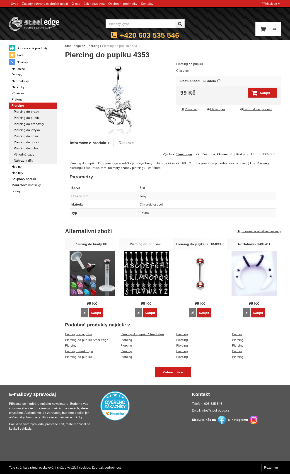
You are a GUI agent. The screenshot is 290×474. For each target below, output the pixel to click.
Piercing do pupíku (78, 334)
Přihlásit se (269, 3)
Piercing (71, 345)
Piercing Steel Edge (79, 351)
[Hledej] (180, 23)
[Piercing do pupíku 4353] (118, 98)
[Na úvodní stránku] (34, 24)
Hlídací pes (217, 109)
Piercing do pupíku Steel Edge (86, 340)
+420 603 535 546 (149, 35)
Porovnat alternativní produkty (261, 231)
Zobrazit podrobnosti (106, 467)
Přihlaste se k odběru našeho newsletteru (38, 403)
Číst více (182, 70)
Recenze (126, 143)
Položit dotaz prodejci (257, 109)
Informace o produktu (89, 143)
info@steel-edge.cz (215, 410)
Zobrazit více (219, 81)
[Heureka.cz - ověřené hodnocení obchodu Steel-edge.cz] (115, 405)
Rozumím (271, 467)
